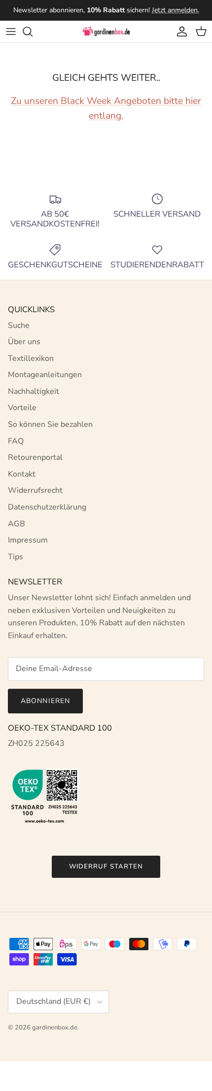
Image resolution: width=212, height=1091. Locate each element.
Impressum (28, 540)
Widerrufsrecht (35, 490)
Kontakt (21, 474)
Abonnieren (45, 701)
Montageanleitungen (45, 374)
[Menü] (11, 31)
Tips (15, 556)
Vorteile (22, 407)
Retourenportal (35, 457)
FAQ (16, 441)
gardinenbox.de (54, 1027)
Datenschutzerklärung (47, 507)
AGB (16, 523)
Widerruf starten (106, 866)
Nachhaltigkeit (33, 391)
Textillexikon (31, 358)
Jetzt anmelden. (175, 10)
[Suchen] (32, 31)
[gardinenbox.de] (106, 31)
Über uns (24, 341)
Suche (19, 325)
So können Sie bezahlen (50, 424)
